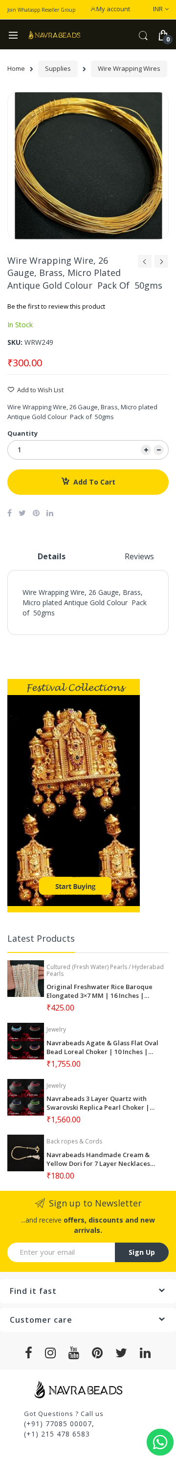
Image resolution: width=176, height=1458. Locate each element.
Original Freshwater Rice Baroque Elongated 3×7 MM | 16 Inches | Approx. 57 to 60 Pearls (99, 991)
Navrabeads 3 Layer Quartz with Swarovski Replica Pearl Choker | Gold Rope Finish (98, 1103)
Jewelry (56, 1029)
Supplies (58, 68)
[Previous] (145, 264)
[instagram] (50, 1353)
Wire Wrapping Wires (129, 68)
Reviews (139, 556)
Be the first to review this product (56, 306)
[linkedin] (145, 1353)
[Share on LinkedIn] (49, 512)
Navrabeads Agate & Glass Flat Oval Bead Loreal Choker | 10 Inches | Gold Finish (102, 1047)
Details (52, 556)
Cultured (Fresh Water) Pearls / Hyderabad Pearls (105, 970)
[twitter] (121, 1353)
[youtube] (74, 1353)
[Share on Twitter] (22, 512)
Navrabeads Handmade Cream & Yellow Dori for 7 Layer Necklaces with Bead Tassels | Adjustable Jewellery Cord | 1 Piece (98, 1159)
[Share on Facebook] (9, 512)
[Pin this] (36, 512)
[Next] (161, 264)
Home (16, 68)
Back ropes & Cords (74, 1141)
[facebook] (29, 1353)
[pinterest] (97, 1353)
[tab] (51, 560)
